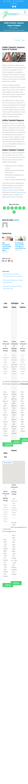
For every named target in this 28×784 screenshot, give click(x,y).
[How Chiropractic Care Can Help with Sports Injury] (7, 238)
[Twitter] (6, 261)
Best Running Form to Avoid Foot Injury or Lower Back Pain (20, 245)
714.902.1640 (15, 381)
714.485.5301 (7, 529)
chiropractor (8, 157)
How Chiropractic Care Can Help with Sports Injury (6, 246)
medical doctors (13, 123)
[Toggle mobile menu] (25, 11)
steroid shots (19, 155)
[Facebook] (3, 261)
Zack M (16, 220)
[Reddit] (12, 261)
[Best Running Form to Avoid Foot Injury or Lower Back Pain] (20, 238)
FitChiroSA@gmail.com (9, 531)
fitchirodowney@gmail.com (19, 527)
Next (23, 40)
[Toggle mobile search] (25, 13)
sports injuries (11, 90)
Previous (17, 40)
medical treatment (11, 197)
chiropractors (20, 192)
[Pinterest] (9, 261)
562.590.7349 (7, 381)
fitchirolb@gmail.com (9, 384)
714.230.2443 (24, 381)
